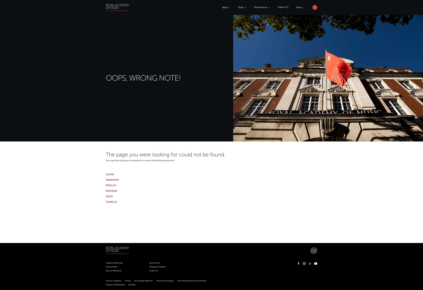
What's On (111, 185)
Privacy (128, 281)
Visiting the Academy (157, 267)
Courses (110, 174)
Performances (260, 7)
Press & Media (111, 267)
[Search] (314, 7)
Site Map (131, 285)
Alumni (109, 196)
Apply (224, 7)
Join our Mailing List (114, 271)
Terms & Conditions (113, 281)
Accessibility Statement (143, 281)
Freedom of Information (115, 285)
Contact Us (111, 201)
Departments (112, 179)
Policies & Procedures (165, 281)
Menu (299, 7)
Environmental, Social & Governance (192, 281)
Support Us (283, 7)
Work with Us (154, 263)
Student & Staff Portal (114, 263)
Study (240, 7)
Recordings (111, 190)
